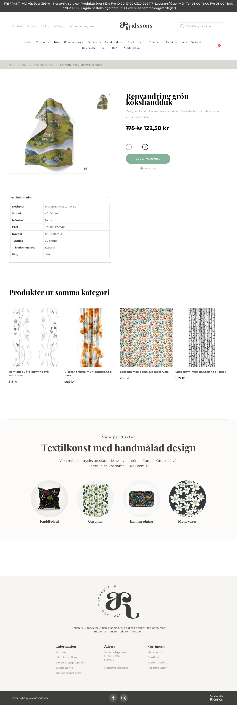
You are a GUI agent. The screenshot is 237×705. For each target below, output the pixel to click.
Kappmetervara (73, 42)
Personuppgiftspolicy (70, 662)
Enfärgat (196, 42)
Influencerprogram (81, 26)
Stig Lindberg (136, 42)
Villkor (45, 26)
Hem (12, 64)
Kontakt (17, 26)
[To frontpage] (136, 26)
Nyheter (26, 42)
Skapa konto (64, 667)
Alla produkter (157, 667)
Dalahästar (88, 48)
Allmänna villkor (67, 657)
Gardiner (93, 42)
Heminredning (175, 42)
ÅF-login (60, 26)
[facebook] (113, 698)
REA (114, 48)
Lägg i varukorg (148, 158)
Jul (104, 48)
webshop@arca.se (116, 667)
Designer (154, 42)
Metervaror (42, 42)
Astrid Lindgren (114, 42)
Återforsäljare (132, 48)
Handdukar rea (43, 64)
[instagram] (124, 698)
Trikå (57, 42)
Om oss (32, 26)
